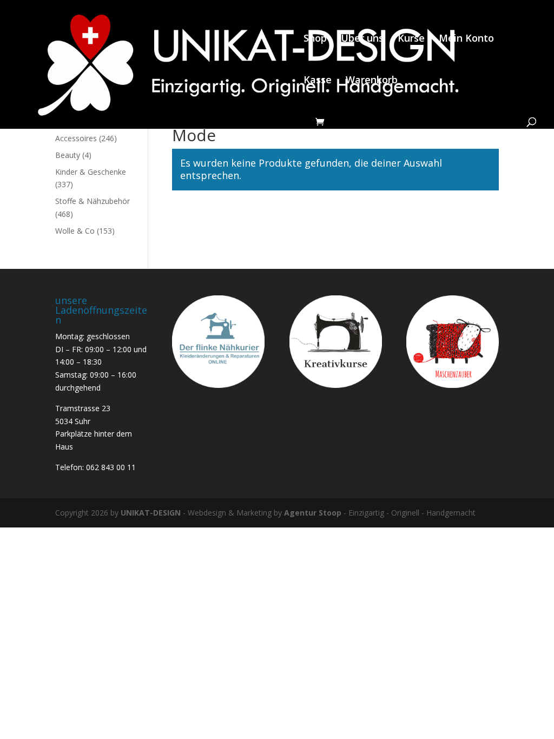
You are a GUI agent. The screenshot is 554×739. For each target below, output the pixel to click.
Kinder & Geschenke (90, 172)
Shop (315, 39)
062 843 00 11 (111, 467)
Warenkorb (372, 81)
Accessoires (76, 138)
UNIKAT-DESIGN (151, 512)
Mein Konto (466, 39)
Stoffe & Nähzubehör (92, 201)
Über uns (362, 39)
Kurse (411, 39)
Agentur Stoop (312, 512)
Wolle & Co (75, 231)
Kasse (318, 81)
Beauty (67, 155)
